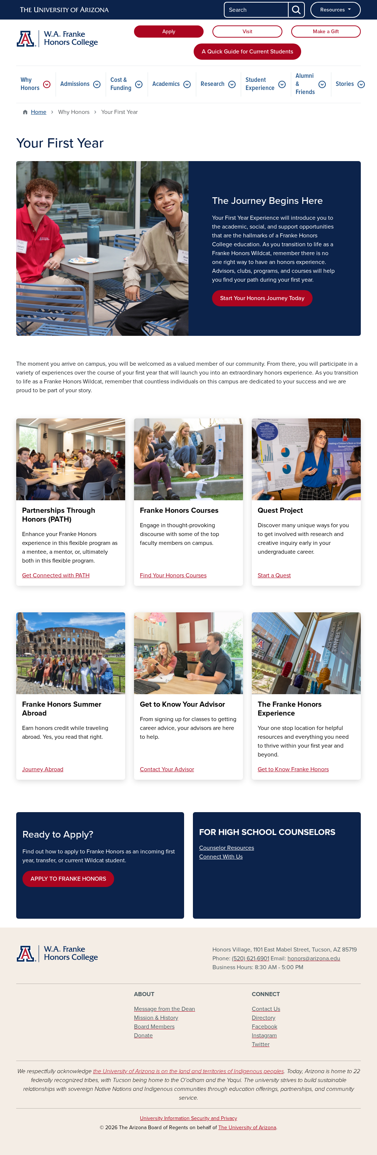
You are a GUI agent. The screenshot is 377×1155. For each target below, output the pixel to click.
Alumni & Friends (305, 84)
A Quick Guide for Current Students (247, 51)
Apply (168, 31)
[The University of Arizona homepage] (65, 10)
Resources (333, 10)
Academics (166, 84)
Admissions (74, 84)
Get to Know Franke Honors (293, 769)
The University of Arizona (247, 1127)
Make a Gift (326, 31)
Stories (345, 84)
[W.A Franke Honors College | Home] (70, 38)
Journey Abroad (42, 769)
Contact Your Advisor (167, 769)
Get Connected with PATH (55, 575)
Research (213, 84)
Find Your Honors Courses (173, 575)
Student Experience (260, 84)
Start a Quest (274, 575)
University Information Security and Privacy (188, 1118)
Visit (247, 31)
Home (38, 112)
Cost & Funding (120, 84)
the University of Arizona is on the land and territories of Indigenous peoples (188, 1071)
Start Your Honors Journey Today (262, 298)
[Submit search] (297, 10)
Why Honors (30, 84)
